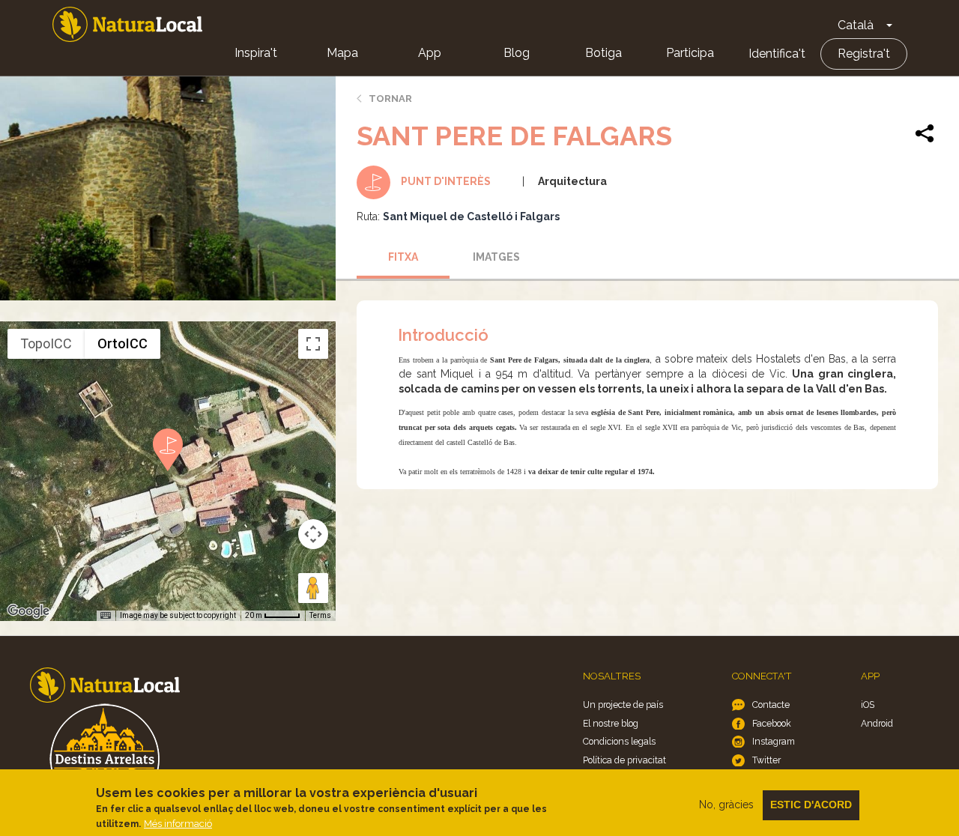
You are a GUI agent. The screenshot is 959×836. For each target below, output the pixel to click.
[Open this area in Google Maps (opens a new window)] (28, 611)
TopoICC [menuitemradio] (46, 343)
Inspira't (256, 53)
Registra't (864, 53)
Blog (516, 53)
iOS (867, 704)
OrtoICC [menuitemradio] (122, 343)
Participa (690, 53)
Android (877, 723)
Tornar (390, 98)
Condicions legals (619, 741)
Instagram (773, 741)
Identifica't (776, 53)
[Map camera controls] (313, 534)
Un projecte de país (623, 704)
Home (127, 24)
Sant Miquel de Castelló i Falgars (471, 216)
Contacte (771, 704)
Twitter (766, 760)
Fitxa (403, 257)
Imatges (496, 257)
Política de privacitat (624, 760)
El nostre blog (610, 723)
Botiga (603, 53)
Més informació (178, 823)
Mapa (342, 53)
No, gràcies (726, 805)
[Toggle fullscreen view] (313, 344)
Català (856, 25)
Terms (320, 615)
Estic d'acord (811, 805)
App (429, 53)
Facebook (771, 723)
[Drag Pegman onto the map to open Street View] (313, 588)
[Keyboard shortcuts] (105, 616)
